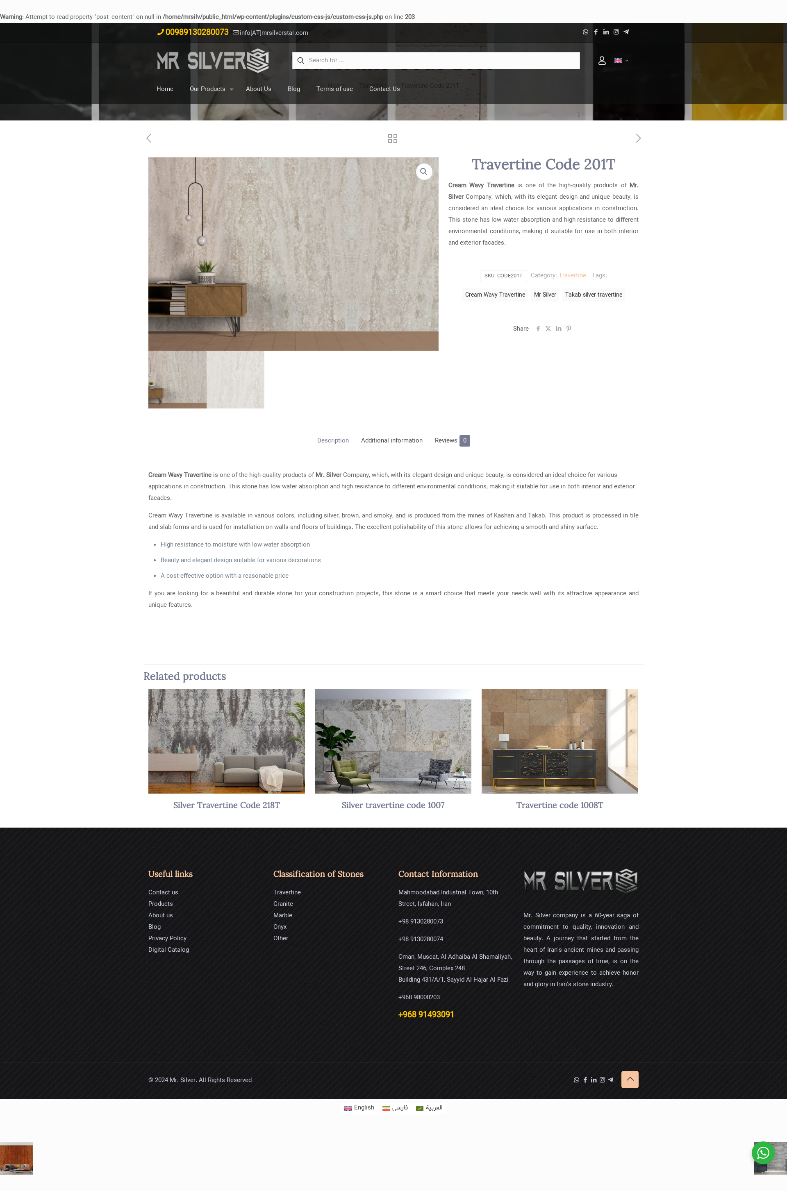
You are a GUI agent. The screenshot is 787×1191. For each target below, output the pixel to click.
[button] (424, 171)
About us (160, 916)
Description (333, 441)
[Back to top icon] (630, 1079)
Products (160, 904)
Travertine (572, 276)
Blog (154, 927)
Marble (282, 916)
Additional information (392, 441)
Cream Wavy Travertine (495, 294)
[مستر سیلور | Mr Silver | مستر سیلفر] (213, 60)
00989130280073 (197, 32)
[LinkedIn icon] (606, 32)
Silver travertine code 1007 (393, 806)
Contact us (163, 893)
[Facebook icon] (596, 32)
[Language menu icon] (621, 60)
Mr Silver (545, 294)
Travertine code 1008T (559, 806)
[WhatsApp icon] (585, 32)
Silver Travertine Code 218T (226, 806)
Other (280, 939)
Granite (283, 904)
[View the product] (293, 700)
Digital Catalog (168, 950)
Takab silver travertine (593, 294)
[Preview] (293, 718)
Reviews (450, 441)
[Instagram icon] (616, 32)
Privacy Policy (167, 939)
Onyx (280, 927)
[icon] (626, 32)
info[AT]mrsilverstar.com (274, 33)
